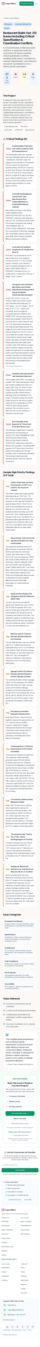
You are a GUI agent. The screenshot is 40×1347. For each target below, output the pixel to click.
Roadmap (24, 1276)
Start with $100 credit (18, 1113)
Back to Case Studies (12, 18)
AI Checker (5, 1221)
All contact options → (9, 1320)
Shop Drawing (25, 1230)
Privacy (24, 1330)
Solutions (4, 1242)
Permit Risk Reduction (15, 1199)
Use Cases (5, 1234)
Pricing (4, 1255)
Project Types (6, 1238)
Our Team (24, 1293)
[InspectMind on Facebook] (22, 1327)
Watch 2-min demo (20, 1118)
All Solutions (6, 1267)
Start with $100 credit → (9, 1259)
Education (24, 1284)
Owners (4, 1272)
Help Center (24, 1280)
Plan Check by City (7, 1246)
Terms (29, 1330)
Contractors (5, 1276)
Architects (5, 1280)
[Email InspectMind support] (32, 1327)
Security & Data (16, 1330)
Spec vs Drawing (26, 1221)
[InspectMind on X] (12, 1327)
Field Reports (6, 1225)
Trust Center (27, 1199)
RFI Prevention (25, 1234)
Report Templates (7, 1230)
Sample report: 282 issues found (19, 1132)
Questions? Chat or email (20, 1123)
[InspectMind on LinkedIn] (7, 1327)
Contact (23, 1288)
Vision (23, 1272)
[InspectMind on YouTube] (27, 1327)
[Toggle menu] (36, 4)
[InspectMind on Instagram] (17, 1327)
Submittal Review (26, 1225)
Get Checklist (20, 1170)
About (22, 1267)
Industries (4, 1251)
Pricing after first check (21, 1135)
